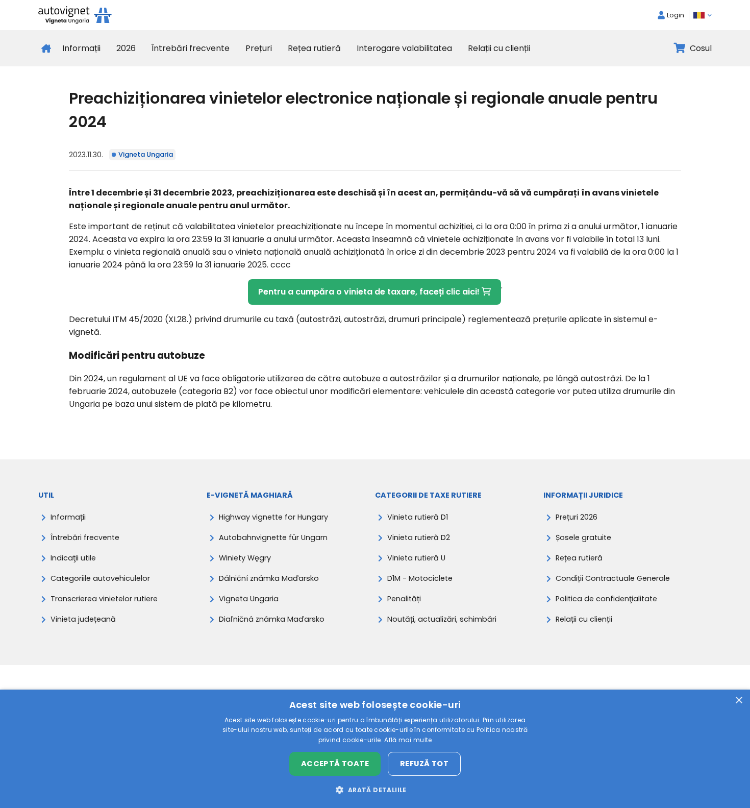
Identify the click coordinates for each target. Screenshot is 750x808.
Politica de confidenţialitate (606, 599)
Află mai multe (408, 740)
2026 (126, 48)
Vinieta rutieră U (416, 558)
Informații (81, 48)
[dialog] (375, 749)
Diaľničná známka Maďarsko (271, 619)
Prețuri (258, 48)
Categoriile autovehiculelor (100, 578)
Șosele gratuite (583, 537)
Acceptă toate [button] (335, 763)
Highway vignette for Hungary (273, 517)
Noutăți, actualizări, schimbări (441, 619)
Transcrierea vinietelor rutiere (104, 599)
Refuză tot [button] (424, 763)
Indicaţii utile (73, 558)
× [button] (738, 700)
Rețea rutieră (314, 48)
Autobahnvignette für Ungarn (273, 537)
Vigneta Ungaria (145, 154)
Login (675, 15)
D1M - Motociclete (420, 578)
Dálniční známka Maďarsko (269, 578)
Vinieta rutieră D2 (418, 537)
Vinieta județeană (83, 619)
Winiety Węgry (245, 558)
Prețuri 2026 (576, 517)
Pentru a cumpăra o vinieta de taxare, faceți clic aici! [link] (370, 292)
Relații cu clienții (499, 48)
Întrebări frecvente (191, 48)
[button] (374, 789)
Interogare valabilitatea (404, 48)
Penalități (404, 599)
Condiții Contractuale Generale (613, 578)
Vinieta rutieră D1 (417, 517)
